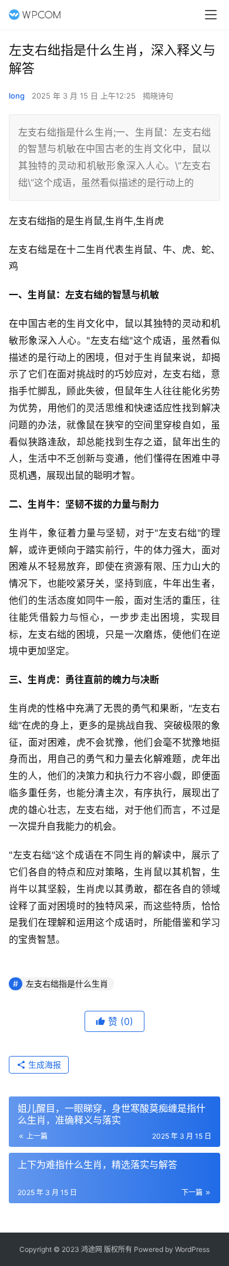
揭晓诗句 (158, 95)
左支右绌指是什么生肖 (67, 984)
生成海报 (43, 1064)
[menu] (210, 14)
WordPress (192, 1249)
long (17, 95)
